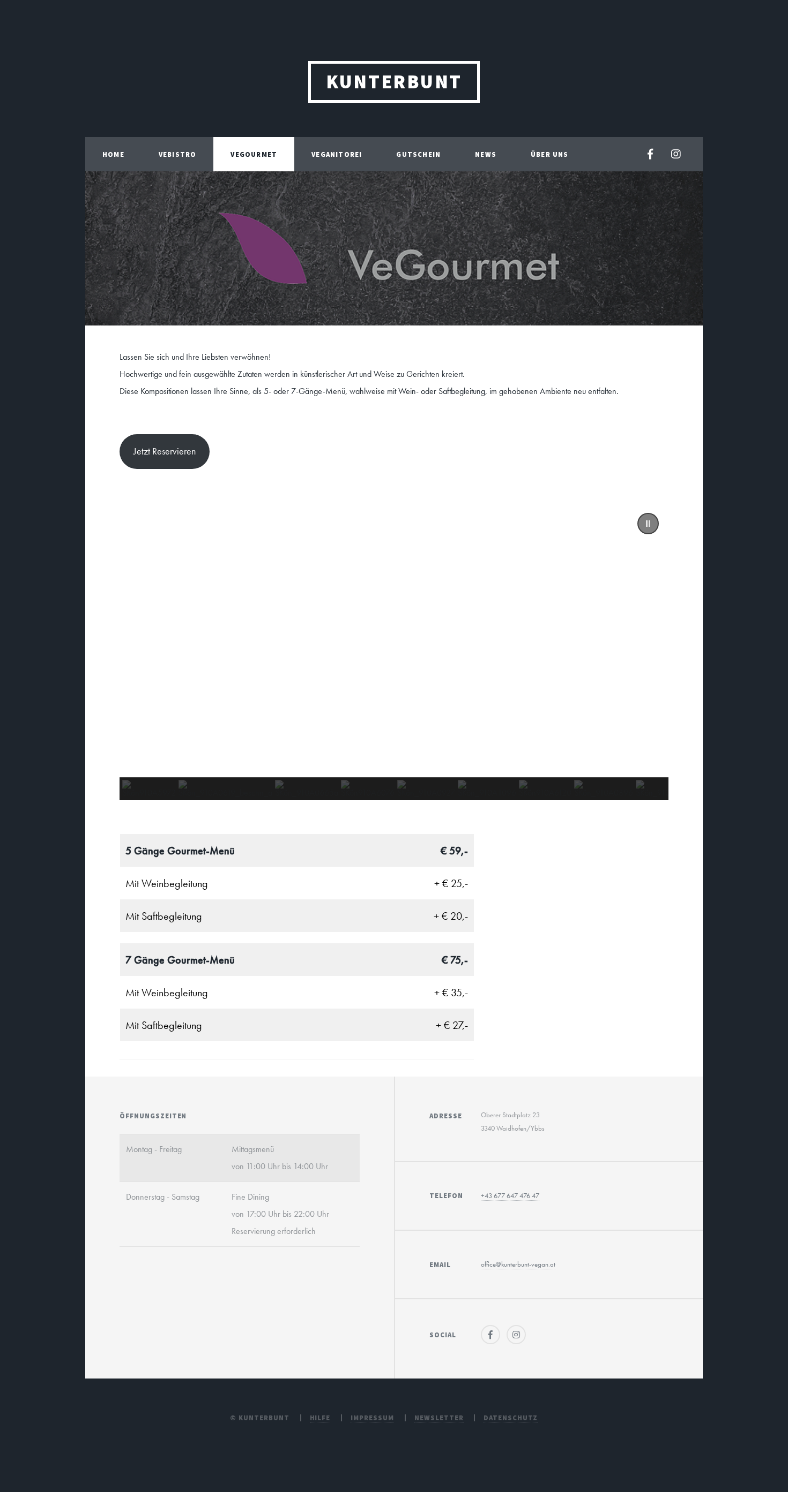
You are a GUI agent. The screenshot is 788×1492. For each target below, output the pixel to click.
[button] (648, 523)
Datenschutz (511, 1417)
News (485, 154)
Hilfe (320, 1417)
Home (113, 154)
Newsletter (439, 1417)
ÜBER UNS (550, 154)
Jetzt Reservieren (164, 451)
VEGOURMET (254, 154)
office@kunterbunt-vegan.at (518, 1264)
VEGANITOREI (336, 154)
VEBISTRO (178, 154)
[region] (394, 651)
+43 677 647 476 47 (510, 1195)
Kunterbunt (394, 82)
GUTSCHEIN (418, 154)
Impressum (372, 1417)
